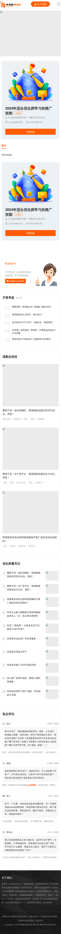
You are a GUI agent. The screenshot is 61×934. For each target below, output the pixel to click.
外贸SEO (17, 419)
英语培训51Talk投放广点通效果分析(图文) (28, 338)
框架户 (51, 894)
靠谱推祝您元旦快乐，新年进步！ (24, 314)
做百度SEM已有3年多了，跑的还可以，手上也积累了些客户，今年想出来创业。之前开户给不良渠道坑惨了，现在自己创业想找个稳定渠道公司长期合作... (30, 774)
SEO (32, 419)
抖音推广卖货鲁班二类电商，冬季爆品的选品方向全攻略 (30, 331)
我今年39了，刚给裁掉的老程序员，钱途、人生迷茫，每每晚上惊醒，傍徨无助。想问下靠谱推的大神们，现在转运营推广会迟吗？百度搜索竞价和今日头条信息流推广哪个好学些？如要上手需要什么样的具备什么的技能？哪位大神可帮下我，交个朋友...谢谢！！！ (30, 738)
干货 (30, 482)
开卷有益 (9, 297)
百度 (5, 482)
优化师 (12, 546)
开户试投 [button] (40, 4)
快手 (5, 546)
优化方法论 (21, 482)
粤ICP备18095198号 (48, 924)
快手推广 (32, 546)
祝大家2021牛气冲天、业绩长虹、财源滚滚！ (29, 322)
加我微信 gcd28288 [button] (16, 281)
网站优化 (6, 419)
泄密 (25, 419)
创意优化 (21, 546)
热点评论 (8, 714)
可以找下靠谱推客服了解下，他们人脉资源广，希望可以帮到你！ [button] (30, 857)
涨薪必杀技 (10, 356)
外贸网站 (40, 419)
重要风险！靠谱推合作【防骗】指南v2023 (28, 306)
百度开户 (38, 482)
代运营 (10, 898)
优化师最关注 (11, 563)
